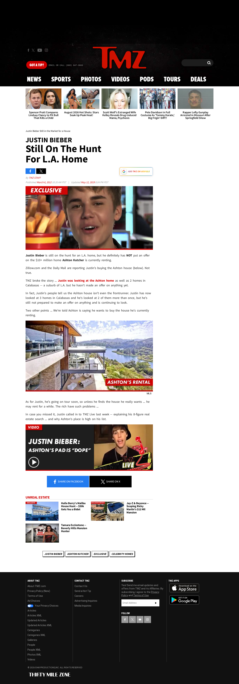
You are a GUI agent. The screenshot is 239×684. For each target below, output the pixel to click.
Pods (147, 79)
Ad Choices (33, 600)
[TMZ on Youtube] (39, 50)
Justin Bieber (53, 554)
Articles (31, 610)
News (34, 79)
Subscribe (155, 602)
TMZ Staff (35, 177)
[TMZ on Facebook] (28, 50)
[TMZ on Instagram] (46, 50)
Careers (79, 596)
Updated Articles (36, 620)
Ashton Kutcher (77, 554)
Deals (198, 79)
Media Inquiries (83, 605)
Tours (172, 79)
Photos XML (34, 654)
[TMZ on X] (33, 50)
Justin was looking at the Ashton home (86, 280)
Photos (91, 79)
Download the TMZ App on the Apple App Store (184, 588)
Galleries (32, 640)
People (31, 644)
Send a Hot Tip (83, 591)
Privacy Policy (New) (38, 591)
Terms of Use (35, 596)
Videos (120, 79)
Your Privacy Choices (46, 605)
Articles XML (34, 615)
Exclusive (100, 554)
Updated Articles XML (39, 625)
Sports (61, 79)
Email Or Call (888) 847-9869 (66, 65)
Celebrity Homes (122, 554)
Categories (33, 630)
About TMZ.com (36, 586)
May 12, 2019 (88, 182)
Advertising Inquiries (86, 600)
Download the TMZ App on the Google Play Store (184, 600)
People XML (34, 649)
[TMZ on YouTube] (139, 619)
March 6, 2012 (44, 182)
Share (70, 481)
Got (37, 65)
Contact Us (81, 586)
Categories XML (36, 635)
